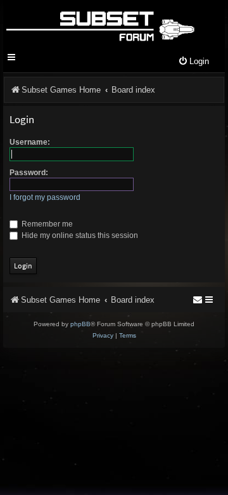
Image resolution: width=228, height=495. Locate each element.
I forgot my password (45, 197)
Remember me (46, 224)
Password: (29, 172)
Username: (30, 142)
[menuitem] (193, 62)
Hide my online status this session (79, 235)
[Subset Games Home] (99, 24)
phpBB (80, 323)
